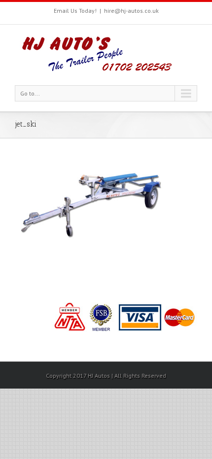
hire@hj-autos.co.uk (131, 10)
